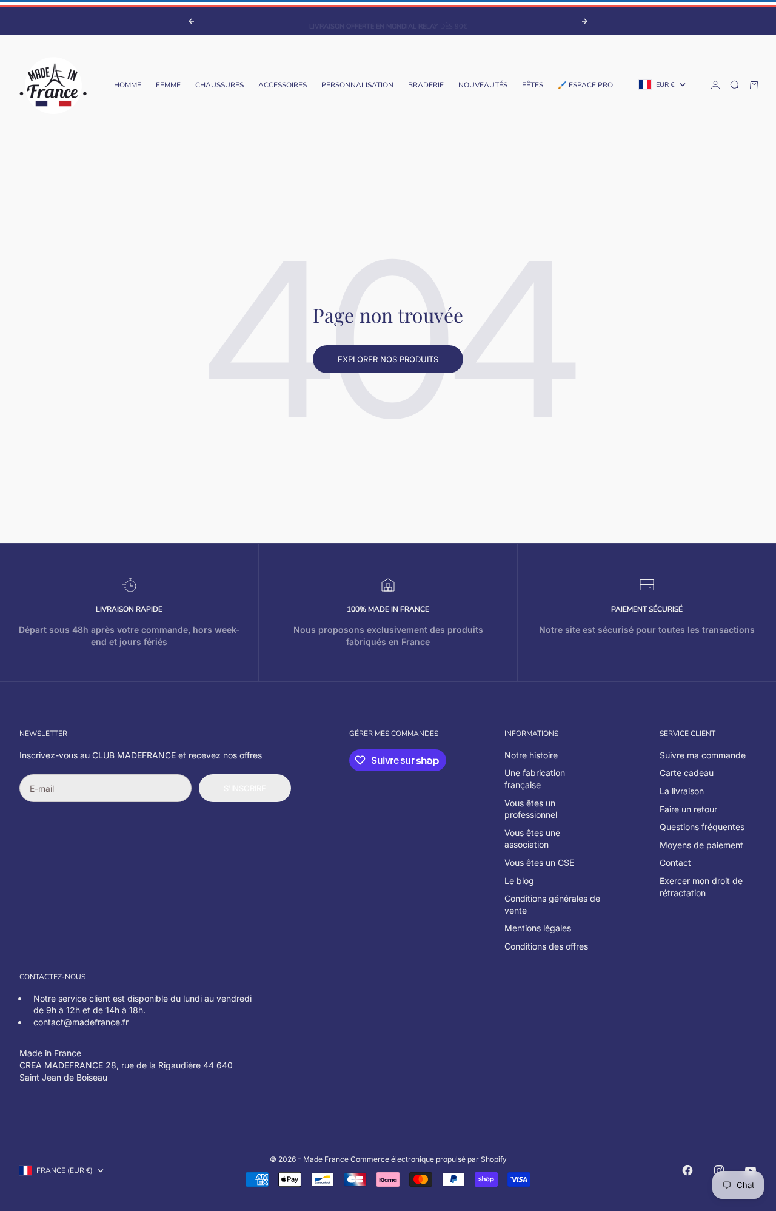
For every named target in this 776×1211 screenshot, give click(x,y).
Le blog (519, 880)
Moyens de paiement (701, 845)
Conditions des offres (546, 946)
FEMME (168, 85)
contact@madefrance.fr (81, 1022)
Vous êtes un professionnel (530, 809)
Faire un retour (688, 809)
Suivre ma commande (703, 755)
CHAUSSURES (219, 85)
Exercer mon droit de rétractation (701, 886)
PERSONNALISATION (357, 85)
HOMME (127, 85)
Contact (675, 862)
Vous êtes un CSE (539, 862)
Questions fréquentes (702, 826)
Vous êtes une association (532, 839)
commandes (414, 733)
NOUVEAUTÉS (482, 85)
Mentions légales (537, 928)
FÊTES (532, 85)
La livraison (682, 791)
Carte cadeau (687, 772)
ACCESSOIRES (282, 85)
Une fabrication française (534, 778)
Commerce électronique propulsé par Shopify (428, 1159)
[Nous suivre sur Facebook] (687, 1170)
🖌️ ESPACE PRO (585, 85)
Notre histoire (531, 755)
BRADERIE (426, 85)
